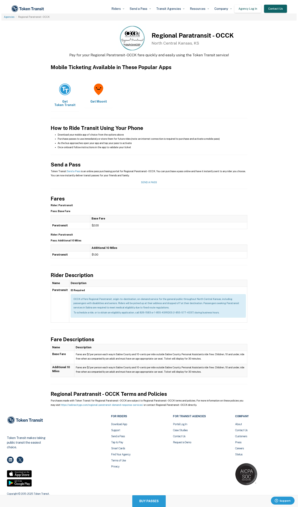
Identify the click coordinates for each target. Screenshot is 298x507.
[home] (28, 8)
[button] (118, 9)
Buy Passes (149, 501)
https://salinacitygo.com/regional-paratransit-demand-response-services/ (102, 405)
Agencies (9, 17)
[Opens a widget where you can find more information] (283, 501)
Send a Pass (74, 171)
